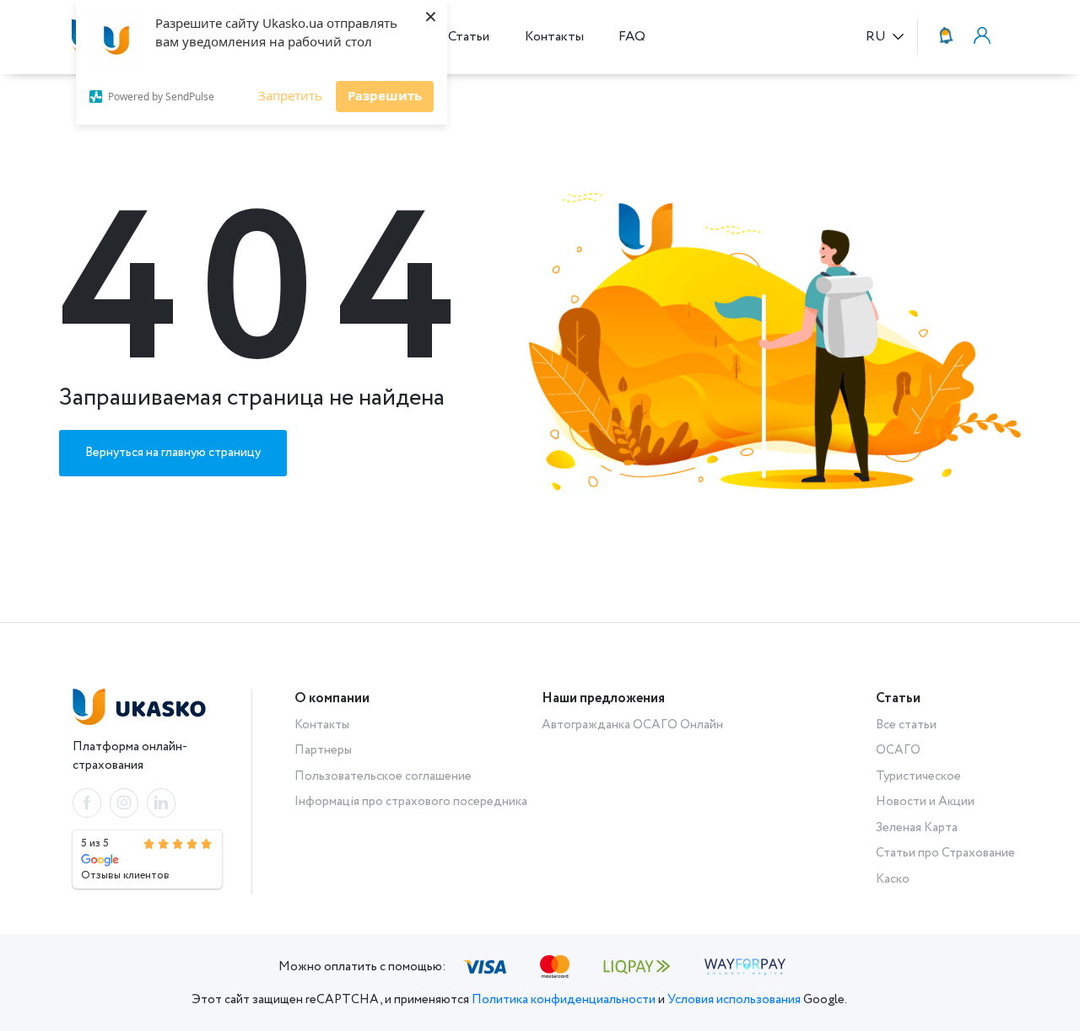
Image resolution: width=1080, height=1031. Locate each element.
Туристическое (918, 776)
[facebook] (87, 803)
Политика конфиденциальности (564, 1000)
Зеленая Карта (917, 828)
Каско (893, 879)
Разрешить (385, 95)
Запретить (290, 95)
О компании (332, 698)
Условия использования (734, 1000)
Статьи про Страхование (945, 853)
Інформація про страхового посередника (410, 801)
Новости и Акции (925, 801)
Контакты (554, 36)
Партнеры (323, 750)
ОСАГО (898, 750)
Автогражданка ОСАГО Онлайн (632, 725)
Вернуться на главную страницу (173, 452)
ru (877, 37)
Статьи (468, 36)
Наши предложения (603, 698)
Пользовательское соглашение (383, 776)
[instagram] (124, 803)
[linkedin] (161, 803)
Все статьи (906, 725)
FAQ (631, 36)
